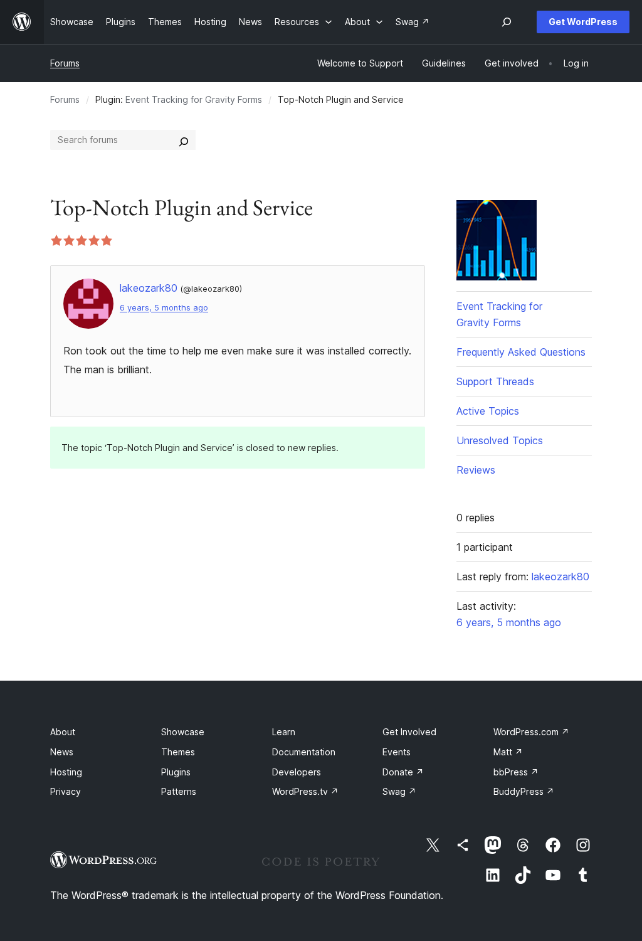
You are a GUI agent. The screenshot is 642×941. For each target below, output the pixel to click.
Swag (399, 791)
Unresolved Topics (499, 440)
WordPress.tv (305, 791)
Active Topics (487, 411)
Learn (283, 731)
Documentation (303, 752)
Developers (296, 772)
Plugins (176, 772)
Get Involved (409, 731)
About (62, 731)
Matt (508, 752)
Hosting (66, 772)
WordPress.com (531, 731)
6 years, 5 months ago (164, 307)
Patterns (178, 791)
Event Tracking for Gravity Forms (193, 99)
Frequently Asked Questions (521, 352)
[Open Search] (506, 22)
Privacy (65, 791)
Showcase (182, 731)
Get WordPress (583, 21)
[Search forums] (184, 140)
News (61, 752)
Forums (65, 63)
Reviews (475, 470)
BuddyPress (523, 791)
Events (396, 752)
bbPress (516, 772)
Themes (178, 752)
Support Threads (495, 381)
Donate (403, 772)
